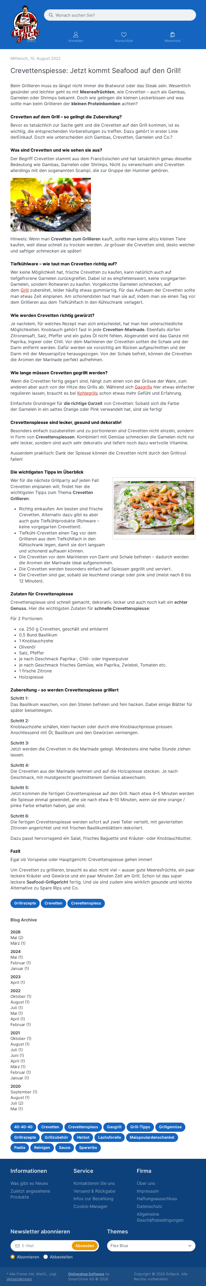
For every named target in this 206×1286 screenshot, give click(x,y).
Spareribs (88, 1147)
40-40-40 (23, 1126)
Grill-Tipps (140, 1126)
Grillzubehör (56, 1137)
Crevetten (53, 903)
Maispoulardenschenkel (152, 1137)
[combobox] (120, 15)
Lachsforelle (109, 1137)
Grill (25, 290)
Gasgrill (114, 1126)
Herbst (83, 1137)
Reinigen (42, 1147)
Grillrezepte (25, 903)
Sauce (64, 1147)
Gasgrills (143, 387)
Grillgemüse (170, 1126)
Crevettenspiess (86, 903)
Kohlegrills (87, 393)
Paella (19, 1147)
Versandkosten (19, 1279)
